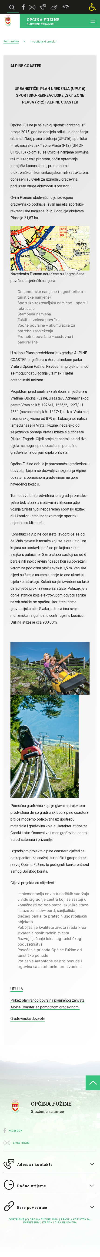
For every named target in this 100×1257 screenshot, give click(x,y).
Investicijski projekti (43, 41)
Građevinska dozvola (27, 1018)
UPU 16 (16, 989)
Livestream (21, 1142)
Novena (71, 1222)
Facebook (15, 1130)
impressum (31, 1222)
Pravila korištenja (75, 1219)
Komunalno (11, 41)
